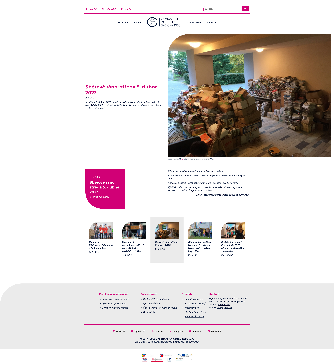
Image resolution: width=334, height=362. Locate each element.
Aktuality (178, 159)
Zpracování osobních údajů (115, 299)
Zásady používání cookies (115, 307)
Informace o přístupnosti (114, 303)
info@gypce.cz (224, 307)
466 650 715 (224, 304)
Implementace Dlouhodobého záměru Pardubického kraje (196, 312)
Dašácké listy (150, 312)
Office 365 (111, 9)
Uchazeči (123, 22)
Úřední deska (194, 22)
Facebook (216, 331)
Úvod (170, 159)
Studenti (137, 22)
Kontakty (211, 22)
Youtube (197, 331)
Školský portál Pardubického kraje (160, 307)
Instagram (177, 331)
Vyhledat (245, 8)
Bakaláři (93, 9)
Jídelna (128, 9)
